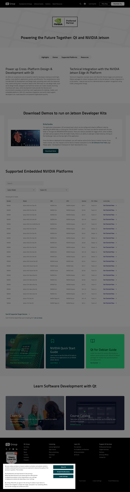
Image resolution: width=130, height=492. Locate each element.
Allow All (63, 467)
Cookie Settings (63, 476)
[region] (39, 476)
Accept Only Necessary (63, 472)
